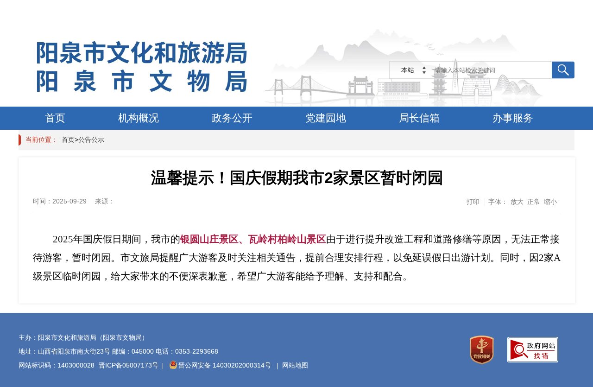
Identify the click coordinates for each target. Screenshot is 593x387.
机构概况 (138, 118)
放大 (517, 201)
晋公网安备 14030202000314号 (225, 365)
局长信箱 (419, 118)
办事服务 (512, 118)
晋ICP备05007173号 (128, 365)
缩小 (550, 201)
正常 (533, 201)
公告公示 (91, 139)
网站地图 (295, 365)
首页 (55, 118)
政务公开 (232, 118)
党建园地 (325, 118)
